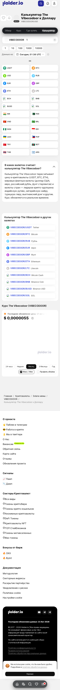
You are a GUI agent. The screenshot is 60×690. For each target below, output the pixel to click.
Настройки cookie (12, 597)
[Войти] (54, 3)
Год (53, 366)
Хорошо (30, 674)
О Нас (6, 439)
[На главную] (17, 684)
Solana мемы (39, 396)
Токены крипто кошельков (19, 508)
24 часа (9, 366)
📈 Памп (7, 479)
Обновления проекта (14, 463)
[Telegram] (44, 612)
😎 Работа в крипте (13, 429)
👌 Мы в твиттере (12, 434)
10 (12, 48)
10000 (38, 48)
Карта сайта (9, 453)
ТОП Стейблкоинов (15, 528)
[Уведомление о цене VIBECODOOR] (9, 18)
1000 (29, 48)
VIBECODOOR (10, 399)
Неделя (20, 366)
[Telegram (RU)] (49, 612)
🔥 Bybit (7, 558)
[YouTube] (39, 612)
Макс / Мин (28, 372)
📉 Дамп (7, 483)
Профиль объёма (47, 372)
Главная (8, 396)
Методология (10, 573)
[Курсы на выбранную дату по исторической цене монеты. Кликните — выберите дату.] (48, 54)
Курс (18, 30)
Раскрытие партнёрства (16, 583)
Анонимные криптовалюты (19, 513)
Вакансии (8, 444)
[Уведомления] (48, 3)
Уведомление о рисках (15, 588)
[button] (30, 684)
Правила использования (18, 651)
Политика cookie (12, 593)
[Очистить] (54, 40)
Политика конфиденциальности (22, 648)
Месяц (31, 366)
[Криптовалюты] (23, 684)
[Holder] (15, 612)
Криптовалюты (22, 396)
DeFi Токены (11, 518)
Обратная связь (11, 449)
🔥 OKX (7, 553)
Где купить (31, 30)
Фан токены (11, 537)
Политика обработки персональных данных (27, 653)
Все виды (10, 499)
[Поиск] (41, 3)
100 (20, 48)
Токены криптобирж (16, 504)
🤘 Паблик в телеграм (15, 424)
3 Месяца (43, 366)
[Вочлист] (36, 684)
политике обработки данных (34, 667)
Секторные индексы (14, 578)
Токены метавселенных (18, 533)
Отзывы (7, 458)
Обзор (8, 30)
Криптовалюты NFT (15, 523)
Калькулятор (48, 30)
